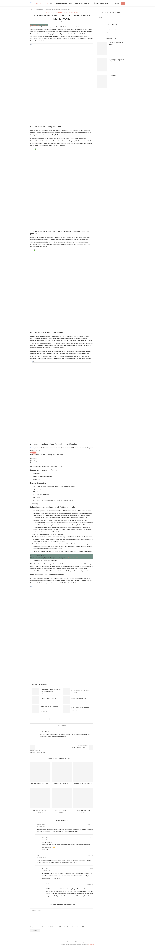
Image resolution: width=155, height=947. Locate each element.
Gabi (38, 855)
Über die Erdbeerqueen (101, 3)
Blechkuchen (34, 719)
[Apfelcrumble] (102, 81)
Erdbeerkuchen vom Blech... (40, 784)
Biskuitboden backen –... (61, 810)
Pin (31, 452)
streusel (52, 719)
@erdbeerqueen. (72, 558)
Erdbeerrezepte (61, 3)
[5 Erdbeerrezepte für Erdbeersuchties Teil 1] (83, 798)
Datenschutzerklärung (73, 942)
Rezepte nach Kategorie (82, 3)
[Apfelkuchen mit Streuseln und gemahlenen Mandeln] (102, 64)
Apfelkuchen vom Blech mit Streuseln (80, 690)
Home (31, 9)
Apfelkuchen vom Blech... (62, 784)
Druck (34, 452)
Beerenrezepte (39, 9)
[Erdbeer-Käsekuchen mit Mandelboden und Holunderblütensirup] (35, 691)
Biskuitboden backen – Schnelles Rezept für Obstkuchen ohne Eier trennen (49, 708)
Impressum (85, 942)
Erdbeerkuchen (44, 719)
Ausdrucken (44, 25)
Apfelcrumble (112, 75)
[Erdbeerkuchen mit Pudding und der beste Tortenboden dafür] (66, 709)
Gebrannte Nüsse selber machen (116, 43)
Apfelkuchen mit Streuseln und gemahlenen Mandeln (116, 60)
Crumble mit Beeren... (40, 810)
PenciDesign (91, 944)
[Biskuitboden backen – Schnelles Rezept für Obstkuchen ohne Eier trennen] (35, 709)
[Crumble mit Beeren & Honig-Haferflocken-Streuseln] (66, 700)
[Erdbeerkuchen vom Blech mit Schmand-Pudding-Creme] (35, 700)
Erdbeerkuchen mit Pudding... (83, 784)
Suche (123, 3)
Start (52, 3)
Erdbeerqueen (44, 731)
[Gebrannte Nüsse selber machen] (102, 48)
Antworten (90, 824)
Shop (70, 3)
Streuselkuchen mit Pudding (65, 719)
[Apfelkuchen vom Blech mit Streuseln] (66, 691)
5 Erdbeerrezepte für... (83, 810)
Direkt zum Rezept (35, 25)
